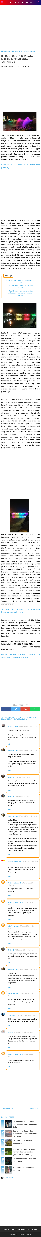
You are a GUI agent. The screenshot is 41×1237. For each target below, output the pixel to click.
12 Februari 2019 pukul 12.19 (27, 750)
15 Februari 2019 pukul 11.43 (24, 950)
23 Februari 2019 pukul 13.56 (23, 1032)
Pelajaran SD (8, 1178)
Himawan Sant (13, 750)
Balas (9, 744)
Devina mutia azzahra (15, 883)
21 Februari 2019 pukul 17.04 (25, 1015)
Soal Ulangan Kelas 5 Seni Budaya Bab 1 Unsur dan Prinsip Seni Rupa (25, 1133)
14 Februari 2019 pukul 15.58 (24, 777)
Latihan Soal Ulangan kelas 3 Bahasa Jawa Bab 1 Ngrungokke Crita (25, 1124)
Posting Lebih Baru (8, 1108)
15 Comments (24, 66)
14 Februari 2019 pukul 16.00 (24, 796)
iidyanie (10, 1032)
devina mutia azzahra (20, 2)
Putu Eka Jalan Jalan (15, 861)
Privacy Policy (23, 1229)
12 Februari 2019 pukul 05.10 (27, 726)
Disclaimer (34, 1229)
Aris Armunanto (13, 926)
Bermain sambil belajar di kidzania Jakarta (20, 287)
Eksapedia (11, 1015)
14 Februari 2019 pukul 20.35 (27, 816)
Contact (12, 1229)
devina (10, 777)
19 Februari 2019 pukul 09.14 (27, 969)
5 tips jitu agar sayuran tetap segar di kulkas (20, 281)
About (5, 1229)
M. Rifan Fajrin (13, 726)
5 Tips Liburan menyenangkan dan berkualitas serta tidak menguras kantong (20, 293)
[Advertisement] (20, 27)
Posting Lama (34, 1108)
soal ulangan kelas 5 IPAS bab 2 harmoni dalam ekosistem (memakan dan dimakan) (25, 1152)
